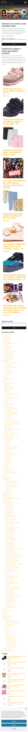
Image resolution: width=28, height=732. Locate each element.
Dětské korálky (9, 438)
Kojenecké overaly (11, 562)
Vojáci (5, 474)
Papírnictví (6, 452)
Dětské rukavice (10, 512)
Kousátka (8, 386)
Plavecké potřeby (7, 610)
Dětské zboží (6, 345)
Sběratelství (7, 377)
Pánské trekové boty (11, 607)
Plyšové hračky (7, 462)
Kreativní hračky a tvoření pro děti (11, 436)
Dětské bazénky (9, 358)
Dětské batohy (9, 348)
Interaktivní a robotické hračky (11, 433)
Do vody (6, 402)
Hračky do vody (10, 419)
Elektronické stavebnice (11, 472)
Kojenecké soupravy (11, 569)
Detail (7, 95)
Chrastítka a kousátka (9, 383)
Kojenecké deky (7, 497)
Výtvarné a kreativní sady (14, 484)
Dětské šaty (9, 535)
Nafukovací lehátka (12, 640)
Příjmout (14, 721)
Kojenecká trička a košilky (12, 553)
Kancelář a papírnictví (7, 477)
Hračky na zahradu (8, 407)
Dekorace (8, 460)
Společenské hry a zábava (10, 362)
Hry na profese (9, 427)
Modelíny (9, 441)
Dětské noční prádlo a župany (12, 522)
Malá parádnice (9, 431)
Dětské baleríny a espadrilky (13, 588)
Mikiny (5, 614)
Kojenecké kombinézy (12, 559)
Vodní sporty (8, 635)
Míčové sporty (9, 630)
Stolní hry (8, 370)
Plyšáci (7, 464)
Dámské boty (9, 574)
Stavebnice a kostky (8, 471)
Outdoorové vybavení (9, 619)
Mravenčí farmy (9, 338)
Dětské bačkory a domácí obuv (14, 586)
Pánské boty (8, 604)
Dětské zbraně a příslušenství (10, 398)
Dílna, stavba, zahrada (8, 355)
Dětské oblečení (6, 339)
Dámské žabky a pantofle (12, 583)
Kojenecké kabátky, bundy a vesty (14, 555)
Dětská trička (10, 507)
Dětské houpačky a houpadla (12, 412)
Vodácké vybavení (11, 645)
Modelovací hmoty (10, 439)
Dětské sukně (10, 536)
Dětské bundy (10, 541)
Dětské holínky (10, 592)
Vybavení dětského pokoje (10, 351)
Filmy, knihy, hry (6, 360)
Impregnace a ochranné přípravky (14, 623)
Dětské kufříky (9, 491)
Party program (7, 459)
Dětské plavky (9, 526)
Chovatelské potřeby (7, 334)
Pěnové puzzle (9, 353)
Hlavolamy (9, 365)
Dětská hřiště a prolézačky (11, 408)
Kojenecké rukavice (11, 566)
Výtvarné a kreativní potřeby (12, 481)
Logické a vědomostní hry (11, 364)
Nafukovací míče (9, 403)
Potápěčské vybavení (11, 642)
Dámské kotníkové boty (12, 576)
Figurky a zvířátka (8, 405)
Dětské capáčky (10, 590)
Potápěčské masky (12, 643)
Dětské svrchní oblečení (11, 540)
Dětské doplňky (9, 509)
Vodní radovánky (9, 417)
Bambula (4, 1)
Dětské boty (8, 585)
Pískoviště (9, 415)
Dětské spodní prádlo (10, 538)
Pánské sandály (10, 605)
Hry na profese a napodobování (11, 421)
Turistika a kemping (10, 624)
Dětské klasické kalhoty (12, 515)
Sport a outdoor (6, 617)
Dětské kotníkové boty (12, 593)
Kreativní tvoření (10, 483)
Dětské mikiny (10, 521)
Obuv (5, 572)
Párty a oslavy (6, 609)
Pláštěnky (9, 626)
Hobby (4, 376)
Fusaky (7, 350)
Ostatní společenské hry (11, 367)
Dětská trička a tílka (10, 505)
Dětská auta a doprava (9, 388)
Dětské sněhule (10, 598)
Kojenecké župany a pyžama (13, 571)
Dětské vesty (10, 547)
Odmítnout (14, 725)
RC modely (9, 396)
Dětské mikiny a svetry (11, 519)
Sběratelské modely (10, 379)
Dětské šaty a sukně (10, 533)
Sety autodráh (10, 393)
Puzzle (7, 369)
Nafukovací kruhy (12, 638)
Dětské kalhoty (7, 341)
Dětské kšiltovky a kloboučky (10, 343)
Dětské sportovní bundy (12, 545)
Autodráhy (8, 391)
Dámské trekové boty (11, 581)
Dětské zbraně (9, 400)
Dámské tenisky (10, 579)
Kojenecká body (10, 552)
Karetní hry (9, 374)
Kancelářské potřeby (7, 493)
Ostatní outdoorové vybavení (12, 621)
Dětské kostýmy (9, 424)
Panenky (8, 450)
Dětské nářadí (9, 426)
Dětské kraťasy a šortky (11, 517)
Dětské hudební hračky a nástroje (13, 422)
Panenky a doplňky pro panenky (11, 446)
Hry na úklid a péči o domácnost (13, 429)
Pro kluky (6, 465)
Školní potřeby (7, 490)
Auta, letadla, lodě (10, 389)
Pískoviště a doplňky (10, 414)
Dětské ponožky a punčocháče (12, 528)
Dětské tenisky (10, 600)
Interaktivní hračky (10, 434)
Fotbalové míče (11, 633)
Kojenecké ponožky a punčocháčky (14, 564)
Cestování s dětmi (8, 346)
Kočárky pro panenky (10, 448)
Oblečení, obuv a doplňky (8, 502)
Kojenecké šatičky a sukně (13, 567)
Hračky (4, 381)
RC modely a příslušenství (11, 395)
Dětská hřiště (10, 410)
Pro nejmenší (7, 469)
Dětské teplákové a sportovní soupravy (14, 548)
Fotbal (8, 631)
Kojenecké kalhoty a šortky (13, 557)
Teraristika (6, 336)
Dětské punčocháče (11, 531)
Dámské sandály (10, 578)
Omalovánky (9, 455)
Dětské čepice (10, 510)
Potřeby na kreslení (11, 486)
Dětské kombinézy (11, 543)
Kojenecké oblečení (7, 495)
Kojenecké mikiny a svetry (12, 560)
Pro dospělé (5, 612)
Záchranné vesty (12, 647)
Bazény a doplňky (8, 357)
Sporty (5, 628)
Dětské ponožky (10, 529)
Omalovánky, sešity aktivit (11, 453)
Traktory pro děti (9, 467)
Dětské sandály (10, 597)
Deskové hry (10, 372)
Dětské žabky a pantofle (12, 602)
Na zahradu (6, 443)
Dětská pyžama (10, 524)
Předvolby (14, 728)
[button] (26, 708)
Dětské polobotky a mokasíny (13, 595)
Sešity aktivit (10, 457)
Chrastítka (8, 384)
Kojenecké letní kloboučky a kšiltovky (12, 498)
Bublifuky (8, 445)
